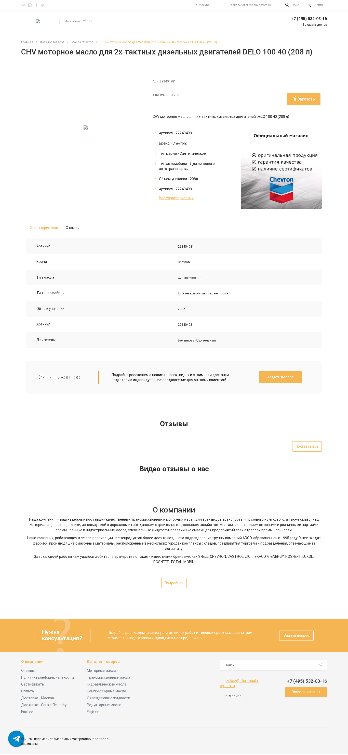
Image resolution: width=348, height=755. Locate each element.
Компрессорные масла (106, 691)
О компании (32, 662)
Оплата (27, 691)
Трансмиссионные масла (108, 677)
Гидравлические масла (106, 684)
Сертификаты (33, 684)
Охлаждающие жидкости (108, 698)
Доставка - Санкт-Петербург (45, 705)
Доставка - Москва (37, 698)
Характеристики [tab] (44, 228)
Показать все (307, 446)
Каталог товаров (103, 662)
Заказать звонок (306, 692)
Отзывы (28, 670)
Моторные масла (101, 670)
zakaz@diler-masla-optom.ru (251, 5)
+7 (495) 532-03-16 (309, 18)
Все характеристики (176, 198)
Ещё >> (27, 712)
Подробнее (174, 583)
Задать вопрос (280, 377)
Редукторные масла (104, 705)
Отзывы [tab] (72, 228)
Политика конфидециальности (47, 677)
